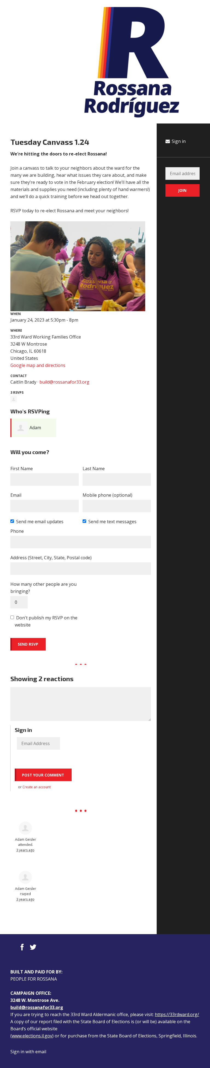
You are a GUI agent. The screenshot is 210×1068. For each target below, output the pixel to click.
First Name (21, 469)
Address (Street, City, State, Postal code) (51, 558)
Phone (17, 531)
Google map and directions (37, 365)
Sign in (178, 141)
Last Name (94, 469)
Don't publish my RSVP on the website (46, 621)
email (40, 1052)
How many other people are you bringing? (43, 587)
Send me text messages (112, 522)
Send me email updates (39, 522)
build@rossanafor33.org (64, 382)
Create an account (36, 787)
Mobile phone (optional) (107, 495)
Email (15, 495)
